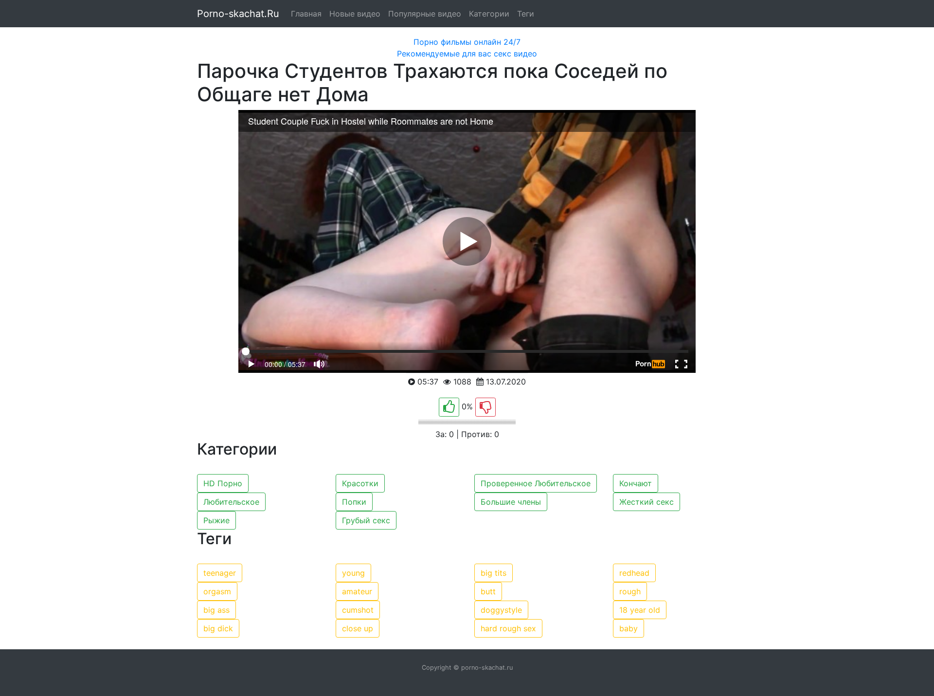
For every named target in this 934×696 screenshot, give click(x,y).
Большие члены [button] (511, 502)
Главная (306, 13)
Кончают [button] (635, 483)
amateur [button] (357, 591)
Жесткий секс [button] (646, 502)
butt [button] (488, 591)
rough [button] (630, 591)
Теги (525, 13)
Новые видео (354, 13)
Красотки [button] (360, 483)
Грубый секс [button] (366, 520)
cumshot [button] (358, 610)
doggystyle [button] (501, 610)
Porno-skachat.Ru (238, 13)
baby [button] (628, 628)
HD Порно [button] (222, 483)
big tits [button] (493, 573)
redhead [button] (634, 573)
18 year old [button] (639, 610)
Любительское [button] (231, 502)
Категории (489, 13)
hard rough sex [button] (508, 628)
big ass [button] (216, 610)
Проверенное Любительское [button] (536, 483)
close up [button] (357, 628)
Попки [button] (354, 502)
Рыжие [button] (216, 520)
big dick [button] (218, 628)
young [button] (353, 573)
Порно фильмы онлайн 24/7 (467, 42)
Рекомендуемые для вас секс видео (467, 53)
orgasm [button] (217, 591)
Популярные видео (424, 13)
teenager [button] (219, 573)
